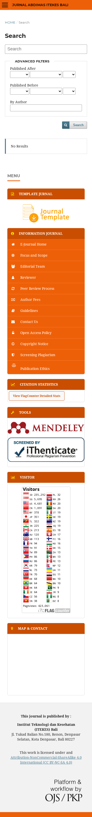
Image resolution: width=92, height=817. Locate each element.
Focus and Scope (33, 255)
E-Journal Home (33, 244)
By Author (18, 102)
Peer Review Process (36, 288)
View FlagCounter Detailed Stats (36, 396)
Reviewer (27, 277)
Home (10, 22)
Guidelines (28, 310)
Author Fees (29, 299)
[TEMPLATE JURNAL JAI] (46, 221)
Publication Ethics (34, 368)
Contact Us (28, 321)
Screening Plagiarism (37, 354)
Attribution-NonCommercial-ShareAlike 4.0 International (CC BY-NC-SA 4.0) (46, 760)
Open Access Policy (35, 332)
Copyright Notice (33, 343)
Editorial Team (32, 266)
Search (78, 125)
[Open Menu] (5, 5)
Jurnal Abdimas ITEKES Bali (40, 5)
